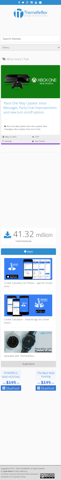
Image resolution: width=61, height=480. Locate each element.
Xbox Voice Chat (33, 129)
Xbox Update (19, 129)
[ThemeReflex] (30, 20)
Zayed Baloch (8, 471)
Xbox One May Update (16, 126)
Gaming (8, 141)
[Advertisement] (31, 26)
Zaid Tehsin (40, 141)
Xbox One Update (34, 126)
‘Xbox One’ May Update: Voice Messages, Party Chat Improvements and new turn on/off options (30, 107)
